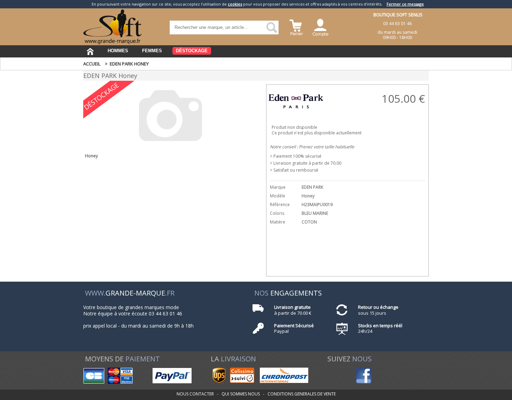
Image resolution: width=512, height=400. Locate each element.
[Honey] (170, 145)
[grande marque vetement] (112, 42)
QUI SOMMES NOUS (241, 394)
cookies (235, 4)
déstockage (192, 50)
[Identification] (320, 27)
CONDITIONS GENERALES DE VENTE (301, 394)
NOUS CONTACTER (195, 394)
